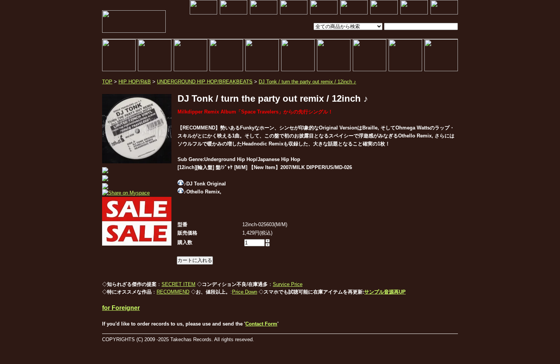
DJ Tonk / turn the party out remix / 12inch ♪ (307, 82)
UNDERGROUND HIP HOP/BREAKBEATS (205, 82)
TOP (107, 82)
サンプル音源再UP (385, 292)
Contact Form (261, 324)
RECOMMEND (173, 292)
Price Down (244, 292)
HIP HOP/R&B (134, 82)
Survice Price (287, 284)
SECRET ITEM (178, 284)
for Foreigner (121, 308)
